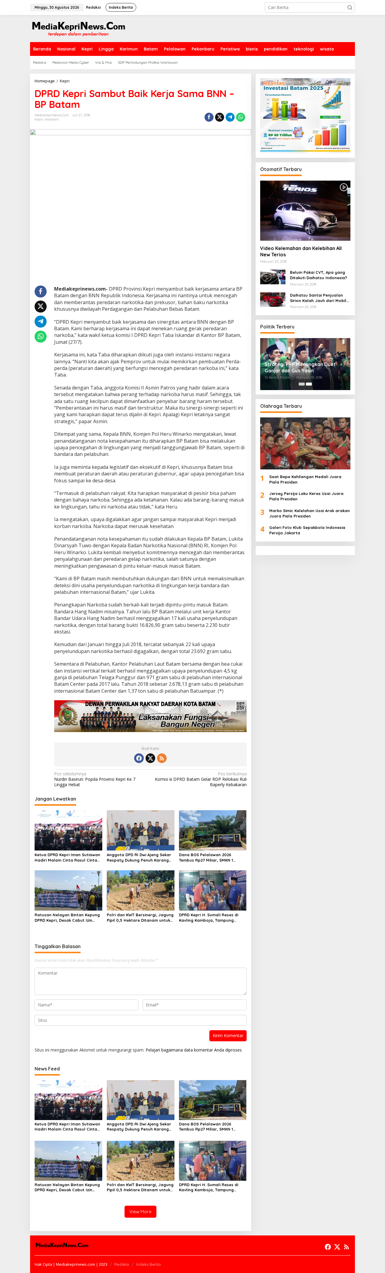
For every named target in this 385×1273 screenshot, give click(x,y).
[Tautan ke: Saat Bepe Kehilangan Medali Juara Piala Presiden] (305, 443)
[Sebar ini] (209, 117)
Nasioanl (52, 119)
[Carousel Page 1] (302, 384)
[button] (350, 7)
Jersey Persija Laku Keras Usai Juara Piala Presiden (306, 496)
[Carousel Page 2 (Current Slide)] (309, 384)
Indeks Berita (148, 1264)
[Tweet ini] (219, 117)
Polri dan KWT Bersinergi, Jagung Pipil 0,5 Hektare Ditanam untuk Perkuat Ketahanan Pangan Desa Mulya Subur (140, 917)
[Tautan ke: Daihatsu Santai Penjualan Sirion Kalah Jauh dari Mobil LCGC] (272, 299)
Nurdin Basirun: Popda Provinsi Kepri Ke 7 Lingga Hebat (94, 779)
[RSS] (162, 758)
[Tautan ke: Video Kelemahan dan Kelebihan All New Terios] (305, 211)
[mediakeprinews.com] (78, 28)
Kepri (39, 119)
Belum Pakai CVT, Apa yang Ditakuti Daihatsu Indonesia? (318, 275)
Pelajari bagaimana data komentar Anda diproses (194, 1050)
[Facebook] (139, 758)
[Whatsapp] (240, 117)
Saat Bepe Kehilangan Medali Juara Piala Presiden (305, 479)
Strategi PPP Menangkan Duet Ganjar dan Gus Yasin (300, 367)
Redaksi (121, 1264)
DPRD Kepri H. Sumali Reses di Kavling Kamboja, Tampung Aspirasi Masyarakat (208, 917)
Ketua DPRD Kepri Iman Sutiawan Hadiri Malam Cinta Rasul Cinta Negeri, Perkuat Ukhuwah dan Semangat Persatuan (67, 857)
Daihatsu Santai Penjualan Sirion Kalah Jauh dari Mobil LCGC (318, 298)
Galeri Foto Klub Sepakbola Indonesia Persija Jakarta (307, 530)
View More (140, 1211)
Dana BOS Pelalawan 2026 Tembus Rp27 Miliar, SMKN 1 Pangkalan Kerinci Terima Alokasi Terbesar (212, 857)
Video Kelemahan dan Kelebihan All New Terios (301, 252)
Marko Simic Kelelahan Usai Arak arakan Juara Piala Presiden (309, 513)
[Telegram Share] (230, 117)
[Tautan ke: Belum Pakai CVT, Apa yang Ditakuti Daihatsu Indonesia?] (272, 276)
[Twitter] (150, 758)
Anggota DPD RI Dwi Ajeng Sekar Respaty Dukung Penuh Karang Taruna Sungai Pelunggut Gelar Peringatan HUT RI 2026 (139, 857)
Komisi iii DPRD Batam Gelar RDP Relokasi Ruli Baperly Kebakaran (200, 779)
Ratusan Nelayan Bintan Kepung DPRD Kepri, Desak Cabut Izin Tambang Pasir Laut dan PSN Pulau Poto (67, 917)
